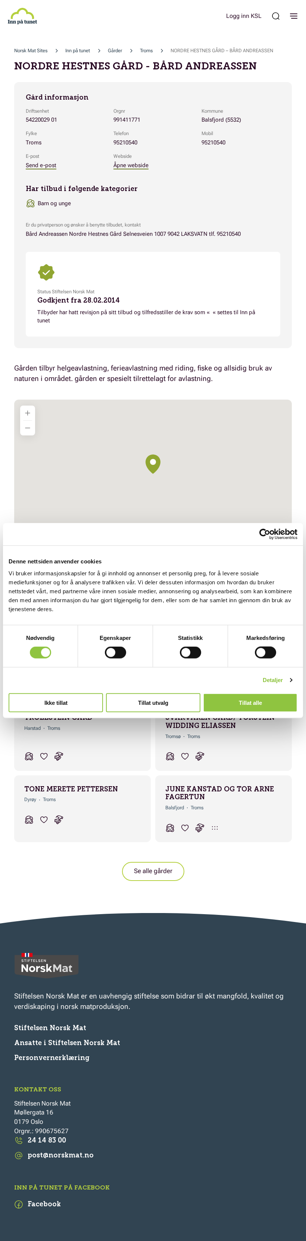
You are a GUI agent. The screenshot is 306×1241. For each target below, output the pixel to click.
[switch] (115, 653)
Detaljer (273, 680)
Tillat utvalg (153, 702)
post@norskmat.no (61, 1155)
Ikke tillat (56, 702)
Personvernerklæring (52, 1058)
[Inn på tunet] (22, 16)
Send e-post (41, 165)
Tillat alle (250, 702)
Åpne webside (131, 165)
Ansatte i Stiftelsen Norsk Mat (67, 1043)
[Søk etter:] (275, 16)
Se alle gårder (153, 871)
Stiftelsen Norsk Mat (50, 1028)
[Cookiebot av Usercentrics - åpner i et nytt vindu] (264, 534)
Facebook (44, 1204)
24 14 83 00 (47, 1140)
